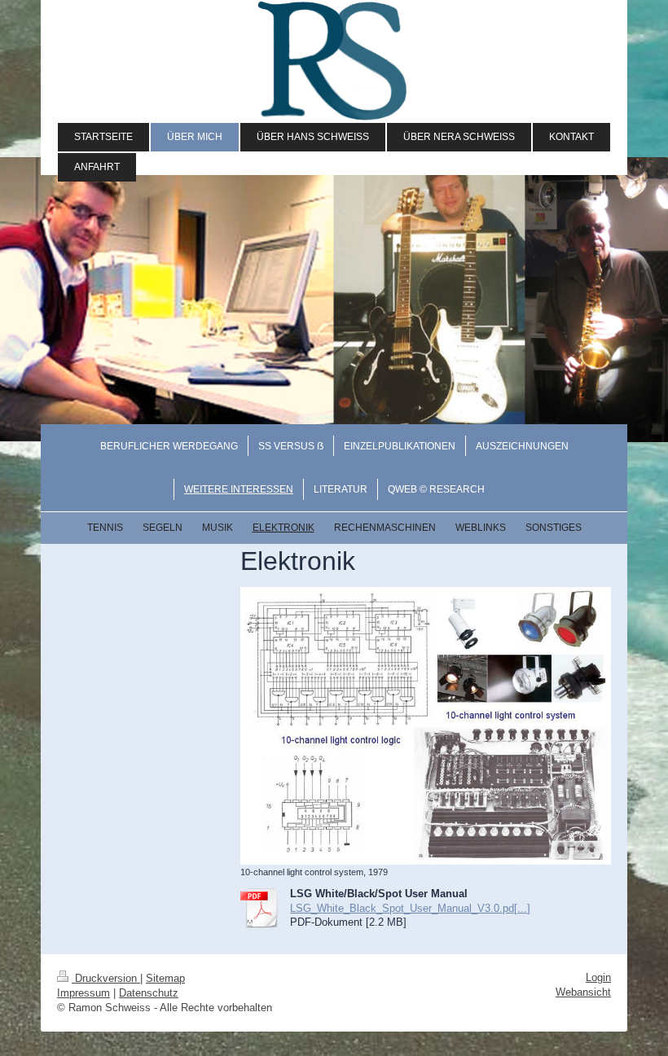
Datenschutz (148, 993)
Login (598, 977)
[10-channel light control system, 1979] (425, 726)
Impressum (83, 993)
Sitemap (165, 978)
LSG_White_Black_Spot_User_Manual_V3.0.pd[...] (410, 908)
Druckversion (106, 978)
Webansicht (583, 992)
